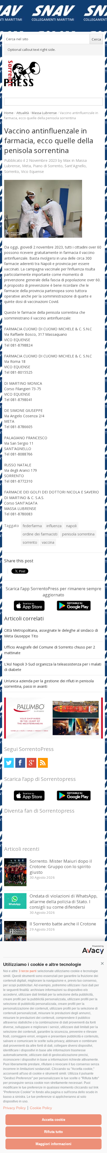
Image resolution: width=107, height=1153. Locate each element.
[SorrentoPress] (53, 73)
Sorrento (11, 171)
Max (67, 160)
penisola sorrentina (78, 534)
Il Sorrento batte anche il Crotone (63, 924)
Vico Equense (32, 171)
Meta (26, 165)
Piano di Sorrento (48, 165)
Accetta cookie (53, 1120)
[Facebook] (20, 762)
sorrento (30, 542)
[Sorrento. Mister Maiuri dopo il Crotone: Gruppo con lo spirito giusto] (15, 884)
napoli (71, 525)
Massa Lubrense (44, 113)
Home (9, 113)
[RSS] (43, 762)
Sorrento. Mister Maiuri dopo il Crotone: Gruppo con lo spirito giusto (61, 866)
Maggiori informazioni (53, 1144)
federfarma (32, 525)
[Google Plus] (31, 762)
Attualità (22, 113)
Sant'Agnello (75, 165)
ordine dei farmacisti (40, 534)
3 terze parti (27, 971)
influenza (54, 525)
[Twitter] (9, 762)
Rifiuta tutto (53, 1132)
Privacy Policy (14, 1108)
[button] (102, 963)
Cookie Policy (41, 1108)
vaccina (48, 542)
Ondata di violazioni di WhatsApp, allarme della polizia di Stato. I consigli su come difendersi (63, 901)
